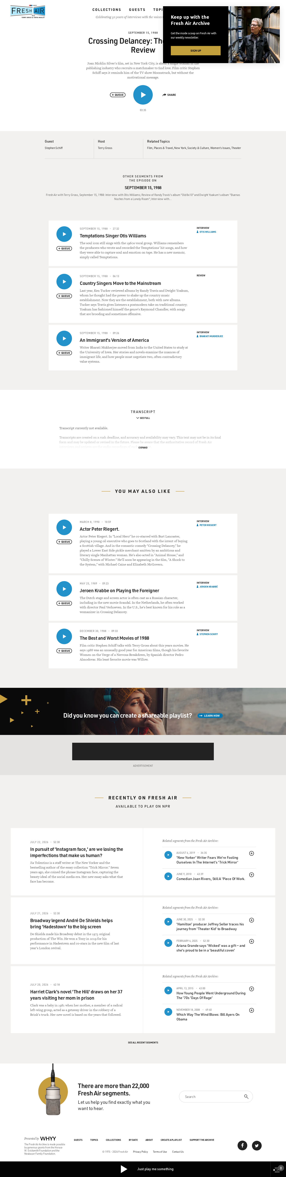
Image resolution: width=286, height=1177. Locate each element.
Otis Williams (208, 231)
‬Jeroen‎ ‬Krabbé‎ (209, 586)
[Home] (28, 11)
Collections (106, 9)
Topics (161, 9)
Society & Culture (198, 148)
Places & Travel (163, 148)
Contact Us (178, 1151)
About (149, 1139)
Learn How (212, 715)
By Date (133, 1139)
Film (150, 148)
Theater (236, 148)
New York (180, 148)
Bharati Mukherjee (211, 336)
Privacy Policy (140, 1151)
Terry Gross (105, 148)
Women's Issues (220, 148)
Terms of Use (160, 1151)
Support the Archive (202, 1139)
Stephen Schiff (54, 148)
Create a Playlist (171, 1139)
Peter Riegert (208, 525)
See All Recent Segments (143, 1042)
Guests (137, 9)
